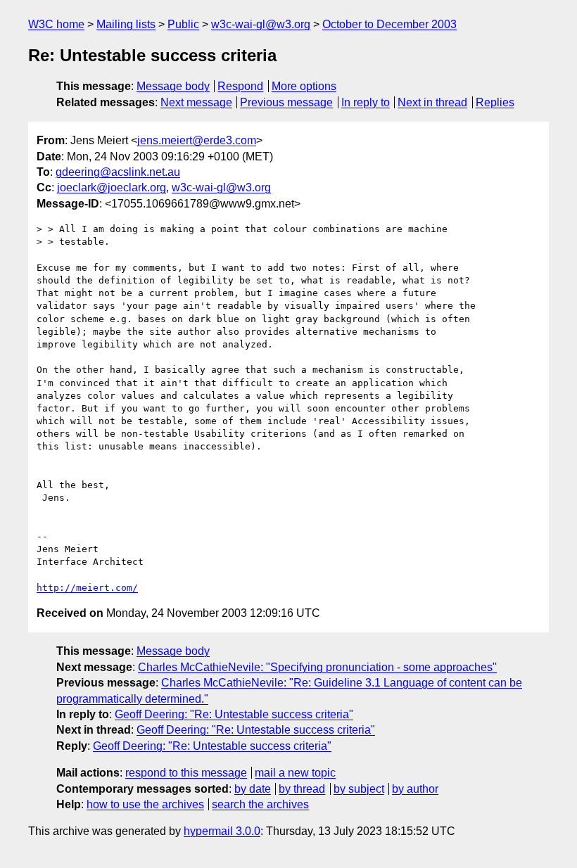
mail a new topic (295, 773)
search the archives (260, 804)
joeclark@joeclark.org (111, 187)
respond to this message (186, 773)
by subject (359, 789)
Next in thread (432, 102)
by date (252, 789)
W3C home (56, 24)
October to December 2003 (389, 24)
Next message (196, 102)
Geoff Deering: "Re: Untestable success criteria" (234, 714)
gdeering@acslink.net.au (118, 172)
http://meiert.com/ (87, 587)
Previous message (286, 102)
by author (415, 789)
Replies (495, 102)
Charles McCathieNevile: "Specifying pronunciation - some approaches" (317, 667)
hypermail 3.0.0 (222, 831)
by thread (302, 789)
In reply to (365, 102)
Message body (173, 86)
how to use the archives (145, 804)
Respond (240, 86)
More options (304, 86)
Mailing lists (126, 24)
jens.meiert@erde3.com (196, 140)
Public (183, 24)
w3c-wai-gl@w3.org (260, 24)
